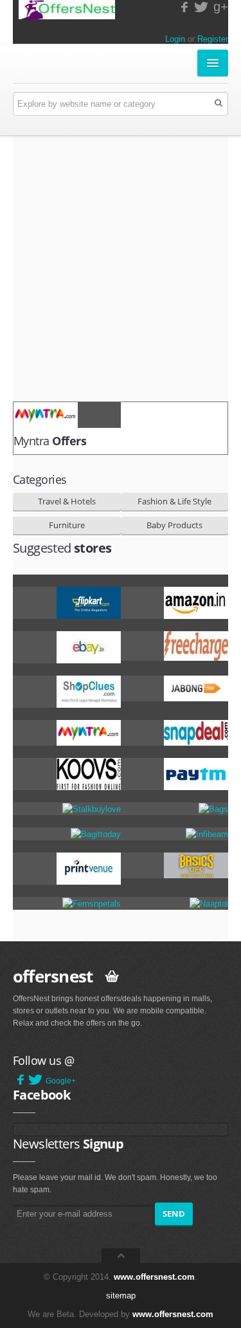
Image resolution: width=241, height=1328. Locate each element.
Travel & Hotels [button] (67, 501)
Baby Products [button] (174, 525)
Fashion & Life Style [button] (174, 501)
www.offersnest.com (154, 1277)
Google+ (61, 1080)
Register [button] (212, 39)
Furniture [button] (67, 525)
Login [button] (175, 39)
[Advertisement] (120, 268)
